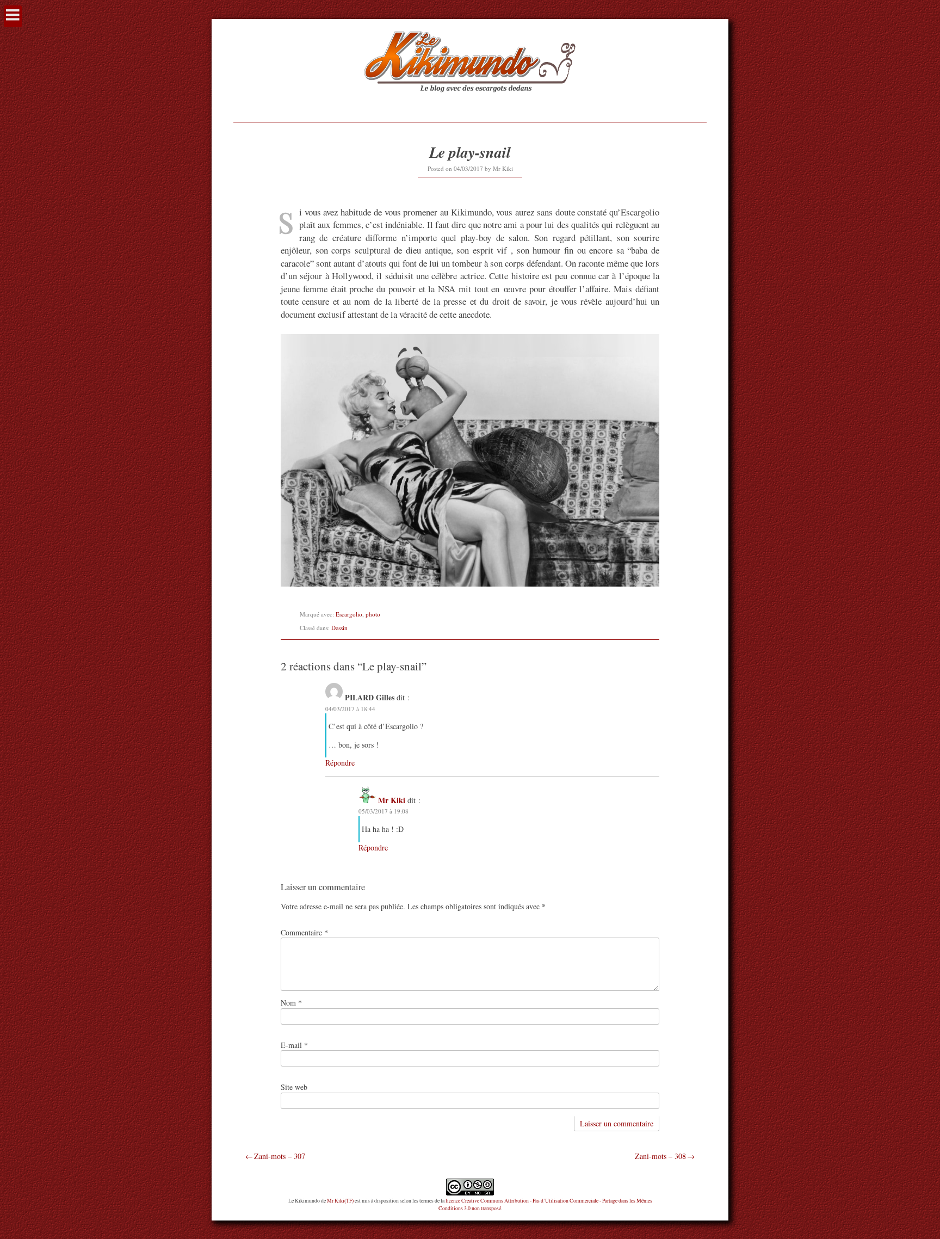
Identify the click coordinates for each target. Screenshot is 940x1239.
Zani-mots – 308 (660, 1156)
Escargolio (349, 614)
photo (373, 614)
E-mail (294, 1045)
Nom (291, 1002)
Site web (294, 1087)
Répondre (340, 762)
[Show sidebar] (13, 16)
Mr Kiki (503, 168)
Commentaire (304, 932)
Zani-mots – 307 (279, 1156)
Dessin (339, 628)
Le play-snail (470, 152)
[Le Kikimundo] (470, 105)
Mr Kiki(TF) (340, 1200)
